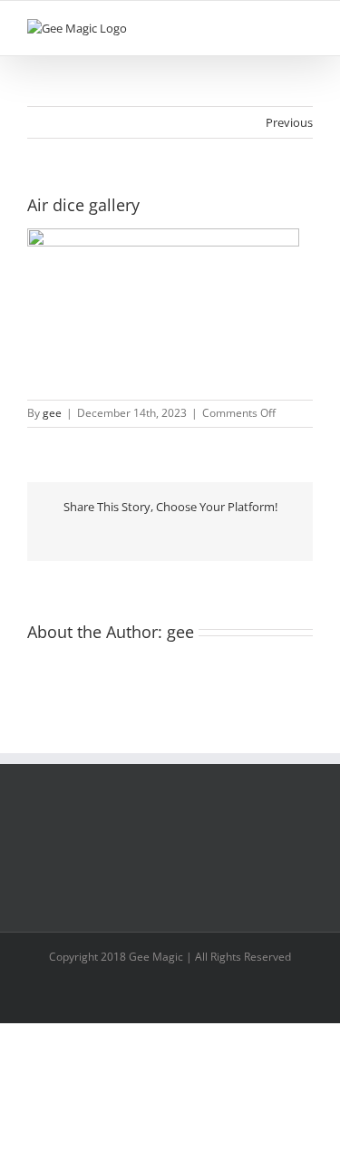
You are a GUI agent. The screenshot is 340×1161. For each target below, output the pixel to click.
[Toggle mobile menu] (305, 28)
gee (52, 413)
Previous (289, 122)
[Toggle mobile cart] (273, 28)
